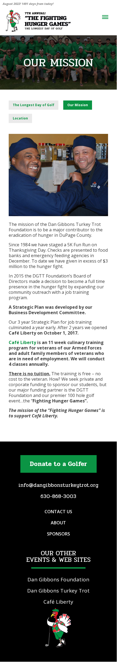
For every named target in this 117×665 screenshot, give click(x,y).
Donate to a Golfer (58, 464)
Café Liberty (22, 342)
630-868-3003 (58, 496)
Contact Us (58, 512)
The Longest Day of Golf (33, 105)
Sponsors (58, 534)
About (58, 523)
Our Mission (77, 105)
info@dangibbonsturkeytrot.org (58, 485)
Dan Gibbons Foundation (58, 579)
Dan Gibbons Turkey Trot (58, 590)
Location (20, 118)
